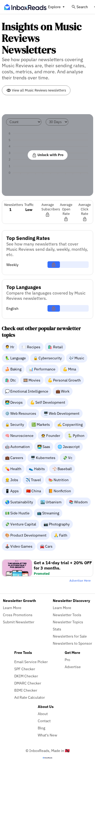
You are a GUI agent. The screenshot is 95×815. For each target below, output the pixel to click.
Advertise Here (80, 580)
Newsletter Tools (67, 614)
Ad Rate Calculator (29, 697)
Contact (44, 720)
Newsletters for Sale (70, 636)
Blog (41, 727)
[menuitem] (10, 346)
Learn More (12, 607)
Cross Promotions (17, 614)
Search (82, 6)
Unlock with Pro (50, 154)
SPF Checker (24, 668)
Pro (67, 659)
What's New (47, 734)
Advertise (73, 666)
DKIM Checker (26, 675)
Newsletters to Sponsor (72, 643)
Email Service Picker (31, 661)
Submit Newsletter (18, 621)
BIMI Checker (25, 690)
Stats (57, 628)
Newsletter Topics (68, 621)
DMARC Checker (27, 683)
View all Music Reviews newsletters (38, 90)
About (43, 713)
